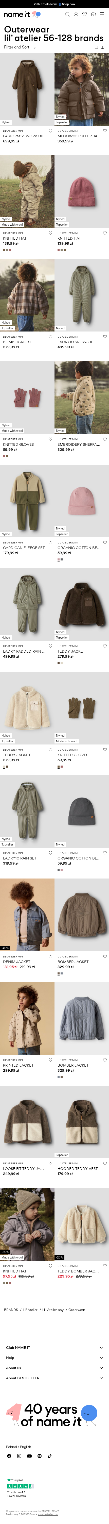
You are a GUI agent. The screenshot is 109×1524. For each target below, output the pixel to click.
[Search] (67, 14)
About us (13, 1368)
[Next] (4, 93)
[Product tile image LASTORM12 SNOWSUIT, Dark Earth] (27, 89)
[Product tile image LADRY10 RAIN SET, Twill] (27, 811)
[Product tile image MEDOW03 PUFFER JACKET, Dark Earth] (82, 89)
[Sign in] (76, 14)
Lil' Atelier (30, 1310)
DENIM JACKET (16, 961)
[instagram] (19, 1456)
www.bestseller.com (48, 1514)
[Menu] (102, 14)
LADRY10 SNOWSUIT (76, 342)
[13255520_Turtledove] (62, 663)
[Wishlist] (85, 14)
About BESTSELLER (22, 1378)
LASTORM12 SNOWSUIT (23, 136)
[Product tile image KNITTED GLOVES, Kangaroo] (82, 708)
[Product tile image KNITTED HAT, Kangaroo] (27, 191)
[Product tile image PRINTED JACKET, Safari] (27, 1018)
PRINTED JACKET (18, 1065)
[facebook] (9, 1456)
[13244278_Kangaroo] (4, 250)
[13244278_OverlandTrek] (7, 250)
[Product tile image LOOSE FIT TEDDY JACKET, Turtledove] (27, 1122)
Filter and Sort (16, 47)
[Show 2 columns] (102, 47)
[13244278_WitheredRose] (10, 250)
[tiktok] (50, 1456)
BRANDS (11, 1310)
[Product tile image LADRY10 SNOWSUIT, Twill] (82, 295)
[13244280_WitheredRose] (4, 456)
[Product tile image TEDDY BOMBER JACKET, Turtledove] (82, 1224)
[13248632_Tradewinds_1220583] (62, 973)
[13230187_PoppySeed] (62, 559)
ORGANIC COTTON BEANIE (82, 547)
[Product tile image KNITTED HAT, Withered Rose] (82, 191)
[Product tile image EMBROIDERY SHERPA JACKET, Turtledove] (82, 397)
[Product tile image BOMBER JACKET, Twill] (27, 295)
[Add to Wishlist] (50, 131)
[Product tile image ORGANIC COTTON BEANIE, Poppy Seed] (82, 811)
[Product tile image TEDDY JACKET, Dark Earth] (82, 604)
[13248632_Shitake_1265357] (59, 973)
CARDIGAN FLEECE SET (24, 547)
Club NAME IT (18, 1347)
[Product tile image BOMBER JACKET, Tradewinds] (82, 1018)
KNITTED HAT (14, 238)
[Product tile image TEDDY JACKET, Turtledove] (27, 708)
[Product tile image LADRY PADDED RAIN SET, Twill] (27, 604)
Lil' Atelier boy (53, 1310)
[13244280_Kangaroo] (7, 456)
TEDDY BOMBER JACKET (80, 1271)
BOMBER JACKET (18, 342)
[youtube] (29, 1456)
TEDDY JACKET (71, 651)
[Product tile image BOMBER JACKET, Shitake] (82, 915)
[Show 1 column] (96, 47)
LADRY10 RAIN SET (19, 858)
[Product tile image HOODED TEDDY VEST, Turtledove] (82, 1122)
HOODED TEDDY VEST (78, 1168)
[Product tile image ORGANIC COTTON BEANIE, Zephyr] (82, 501)
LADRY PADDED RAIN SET (25, 651)
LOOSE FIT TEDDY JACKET (26, 1168)
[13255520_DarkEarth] (59, 663)
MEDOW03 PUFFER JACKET (82, 136)
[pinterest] (40, 1456)
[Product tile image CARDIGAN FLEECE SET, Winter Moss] (27, 501)
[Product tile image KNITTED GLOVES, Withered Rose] (27, 397)
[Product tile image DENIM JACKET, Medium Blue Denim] (27, 915)
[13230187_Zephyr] (59, 559)
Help (10, 1357)
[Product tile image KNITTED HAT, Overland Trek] (27, 1224)
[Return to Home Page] (22, 14)
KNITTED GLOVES (18, 444)
